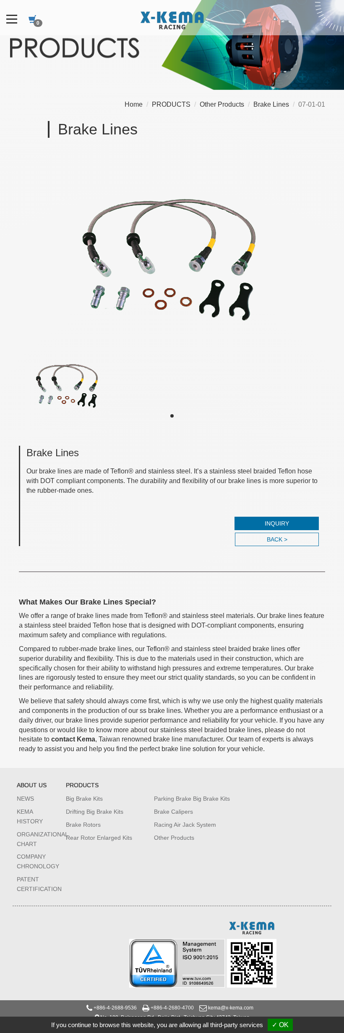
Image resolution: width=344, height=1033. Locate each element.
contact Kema (73, 739)
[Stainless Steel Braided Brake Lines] (172, 247)
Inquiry (277, 523)
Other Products (222, 104)
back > (277, 539)
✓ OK (280, 1024)
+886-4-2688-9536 (115, 1008)
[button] (172, 416)
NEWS (25, 798)
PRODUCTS (171, 104)
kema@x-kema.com (230, 1008)
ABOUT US (32, 785)
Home (134, 104)
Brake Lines (271, 104)
